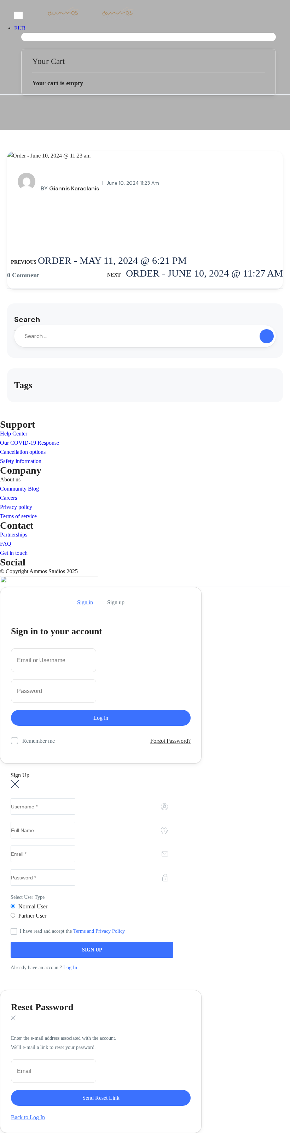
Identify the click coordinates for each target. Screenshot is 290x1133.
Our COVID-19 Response (29, 443)
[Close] (13, 603)
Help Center (13, 434)
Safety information (20, 461)
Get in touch (14, 553)
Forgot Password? (170, 741)
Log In (70, 967)
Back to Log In (28, 1117)
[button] (148, 37)
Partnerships (13, 535)
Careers (8, 498)
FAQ (5, 544)
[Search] (267, 336)
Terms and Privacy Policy (99, 931)
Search (27, 319)
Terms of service (18, 516)
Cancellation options (23, 452)
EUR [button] (20, 28)
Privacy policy (16, 507)
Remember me (38, 741)
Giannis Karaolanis (70, 188)
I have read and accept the (72, 931)
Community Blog (19, 489)
